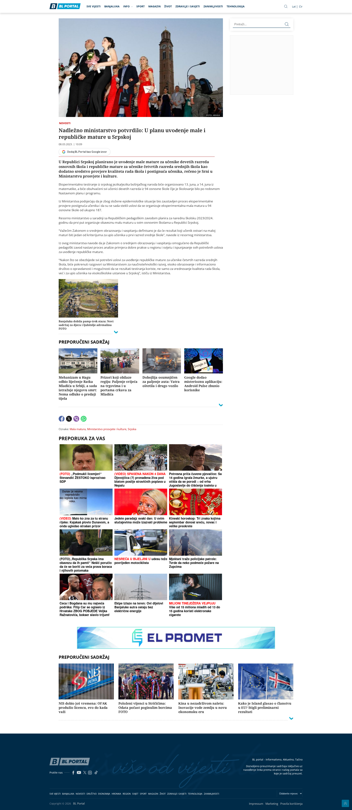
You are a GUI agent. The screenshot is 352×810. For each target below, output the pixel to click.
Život (168, 6)
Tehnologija (236, 6)
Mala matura (78, 429)
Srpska (132, 429)
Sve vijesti (94, 6)
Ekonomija (104, 793)
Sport (140, 6)
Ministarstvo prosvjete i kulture (106, 429)
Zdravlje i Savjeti (187, 6)
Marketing (271, 803)
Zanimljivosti (213, 6)
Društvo (92, 793)
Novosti (65, 123)
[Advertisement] (291, 65)
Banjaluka (112, 6)
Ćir (300, 6)
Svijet (135, 793)
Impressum (256, 803)
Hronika (116, 793)
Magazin (154, 6)
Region (127, 793)
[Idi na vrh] (345, 803)
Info (126, 6)
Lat (294, 6)
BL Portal (79, 803)
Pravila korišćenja (291, 803)
